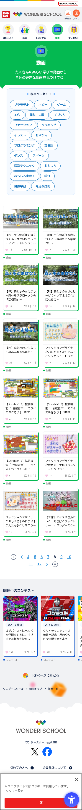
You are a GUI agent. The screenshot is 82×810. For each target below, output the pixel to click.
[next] (47, 564)
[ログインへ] (76, 13)
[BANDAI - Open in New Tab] (6, 14)
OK (41, 802)
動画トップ (35, 688)
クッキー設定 (14, 790)
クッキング (48, 125)
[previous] (22, 557)
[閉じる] (77, 780)
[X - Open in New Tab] (34, 752)
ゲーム (61, 104)
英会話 (48, 145)
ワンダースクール (13, 688)
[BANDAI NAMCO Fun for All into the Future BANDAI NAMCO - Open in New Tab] (68, 4)
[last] (55, 564)
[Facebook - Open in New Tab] (47, 752)
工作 (17, 114)
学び (47, 176)
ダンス (18, 155)
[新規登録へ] (68, 13)
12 (39, 564)
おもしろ (50, 165)
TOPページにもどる (45, 675)
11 (31, 564)
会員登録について (55, 767)
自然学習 (20, 186)
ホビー (42, 104)
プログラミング (24, 145)
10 (69, 557)
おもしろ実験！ (24, 176)
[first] (13, 557)
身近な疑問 (43, 186)
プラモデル (21, 104)
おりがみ (41, 135)
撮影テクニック (24, 165)
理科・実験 (37, 114)
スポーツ (38, 155)
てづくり (60, 114)
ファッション (23, 125)
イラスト (20, 135)
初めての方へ (19, 767)
